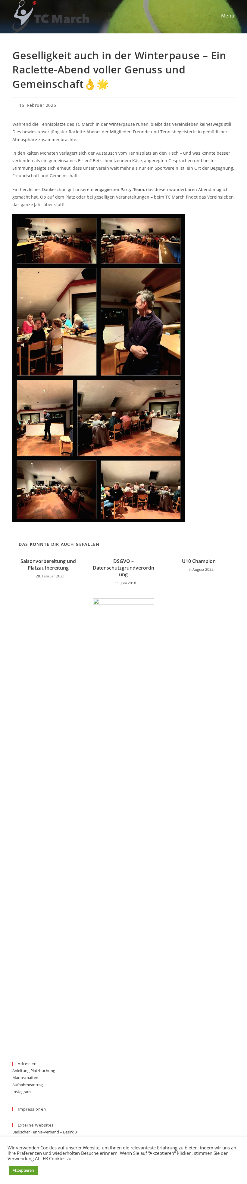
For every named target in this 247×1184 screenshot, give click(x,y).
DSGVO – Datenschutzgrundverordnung (123, 568)
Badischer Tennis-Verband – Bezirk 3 (44, 1132)
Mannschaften (25, 1077)
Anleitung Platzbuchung (33, 1070)
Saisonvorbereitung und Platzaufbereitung (48, 564)
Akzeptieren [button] (23, 1170)
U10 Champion (199, 561)
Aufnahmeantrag (27, 1084)
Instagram (21, 1091)
